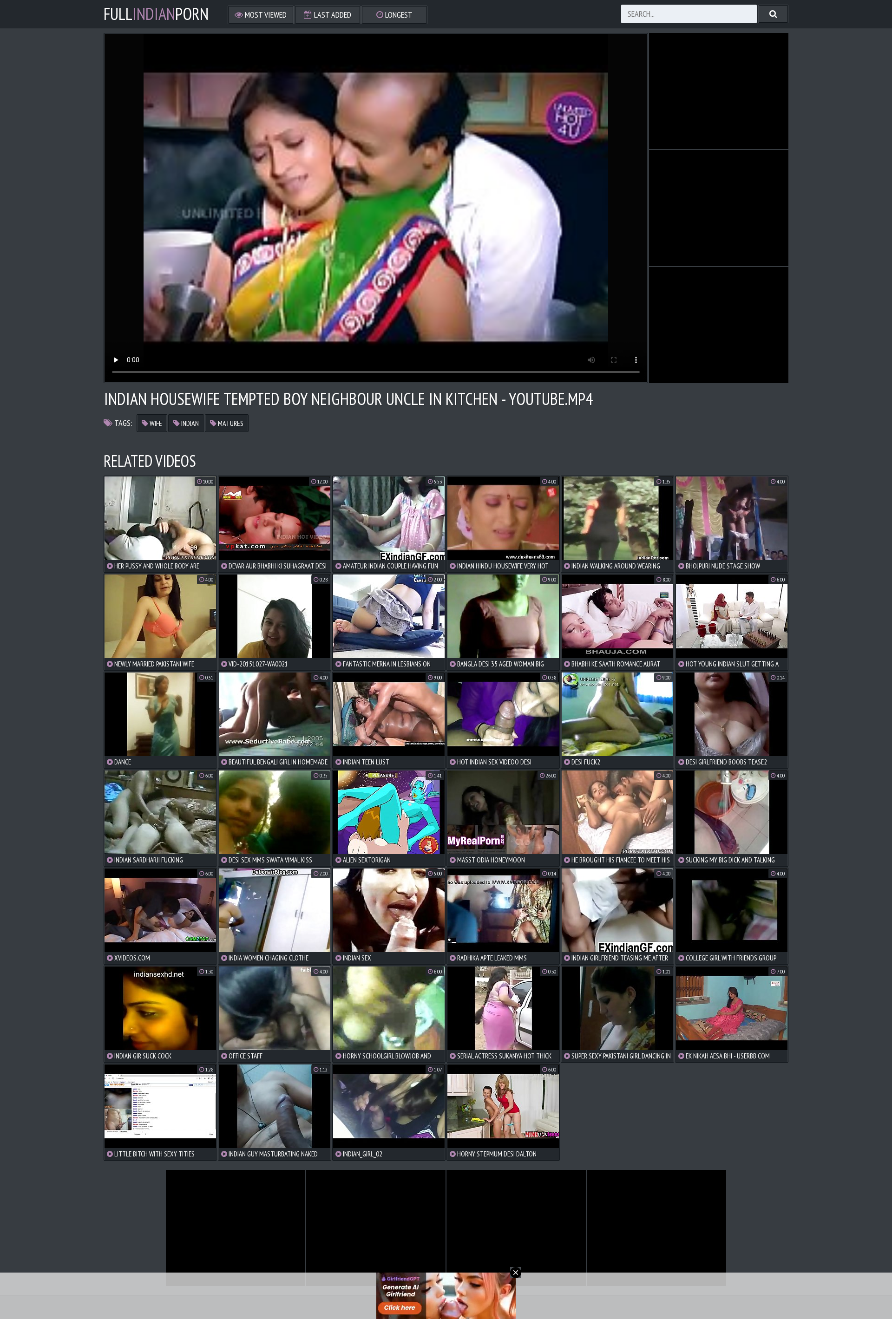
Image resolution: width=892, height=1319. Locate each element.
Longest (398, 14)
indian (189, 423)
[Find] (773, 14)
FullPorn (156, 14)
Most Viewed (265, 14)
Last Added (331, 14)
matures (229, 423)
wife (155, 423)
